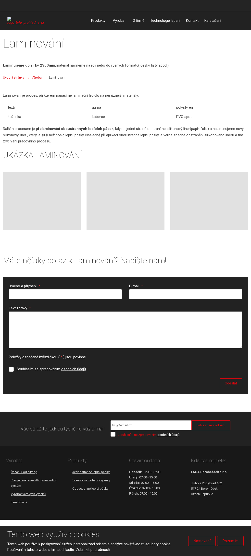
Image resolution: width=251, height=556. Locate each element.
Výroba (118, 20)
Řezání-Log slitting (24, 472)
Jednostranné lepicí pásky (91, 472)
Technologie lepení (165, 20)
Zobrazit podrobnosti (93, 549)
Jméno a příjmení (24, 286)
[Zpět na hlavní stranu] (25, 20)
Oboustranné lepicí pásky (90, 488)
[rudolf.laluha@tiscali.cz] (16, 5)
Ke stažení (212, 20)
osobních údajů (73, 369)
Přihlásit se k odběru (211, 425)
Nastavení (202, 541)
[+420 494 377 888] (9, 5)
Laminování (19, 502)
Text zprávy (20, 308)
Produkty (98, 20)
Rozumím (230, 541)
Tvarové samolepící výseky (91, 480)
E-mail (136, 286)
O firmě (138, 20)
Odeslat (231, 383)
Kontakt (192, 20)
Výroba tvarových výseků (28, 494)
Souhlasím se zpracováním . (52, 369)
